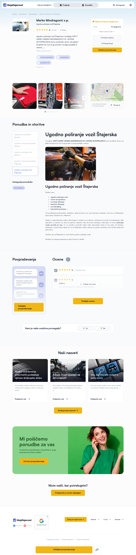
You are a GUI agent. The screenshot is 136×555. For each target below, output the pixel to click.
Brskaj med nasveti (67, 410)
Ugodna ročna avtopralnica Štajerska (25, 162)
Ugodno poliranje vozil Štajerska (23, 171)
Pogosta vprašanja (82, 539)
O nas (105, 519)
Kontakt (117, 519)
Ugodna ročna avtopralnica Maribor (25, 144)
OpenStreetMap (111, 98)
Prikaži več (40, 67)
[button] (45, 111)
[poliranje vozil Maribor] (24, 96)
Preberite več (20, 399)
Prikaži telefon (108, 38)
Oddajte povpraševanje (107, 50)
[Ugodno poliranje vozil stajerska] (50, 96)
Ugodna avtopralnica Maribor (22, 135)
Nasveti (93, 519)
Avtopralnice (18, 188)
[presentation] (18, 97)
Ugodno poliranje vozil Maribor (23, 153)
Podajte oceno (88, 301)
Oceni (64, 30)
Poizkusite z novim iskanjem (68, 493)
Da (86, 328)
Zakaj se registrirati (75, 519)
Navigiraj (116, 105)
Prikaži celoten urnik (106, 31)
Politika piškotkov (68, 539)
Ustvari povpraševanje (33, 461)
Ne (104, 328)
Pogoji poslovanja (53, 539)
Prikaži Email (108, 43)
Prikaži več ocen (89, 284)
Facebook (19, 525)
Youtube (29, 525)
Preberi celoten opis (43, 51)
